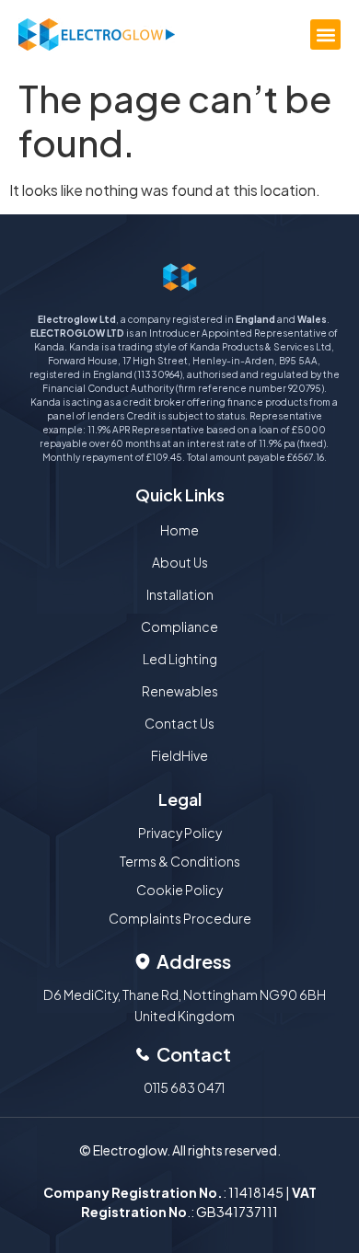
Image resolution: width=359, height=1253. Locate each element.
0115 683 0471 (184, 1087)
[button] (325, 34)
